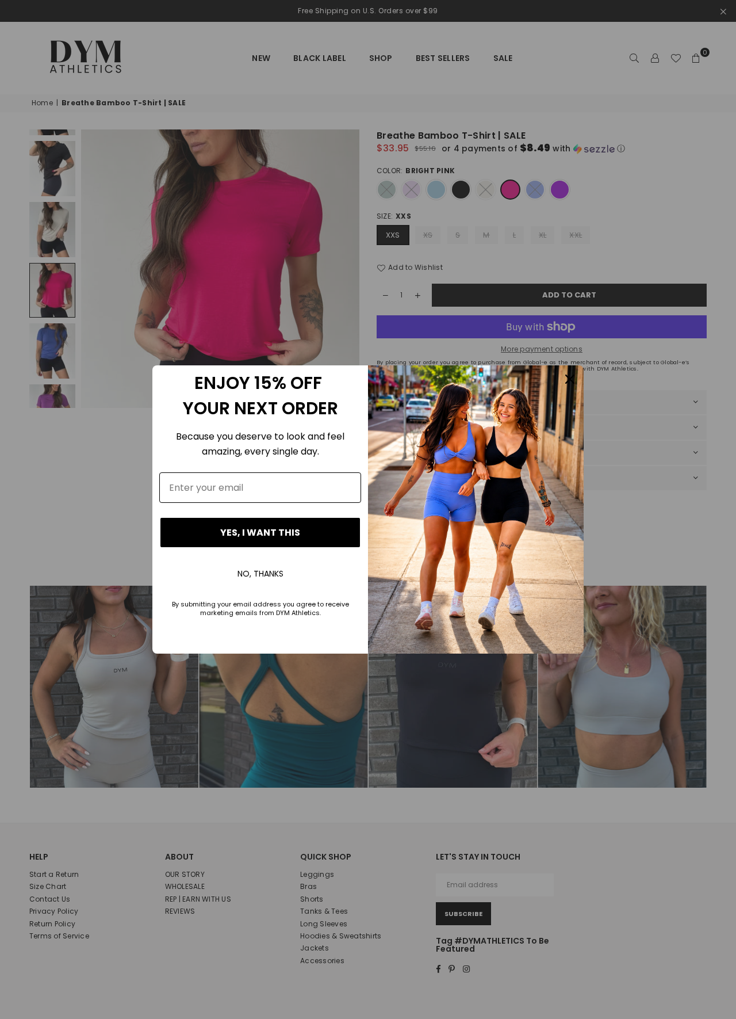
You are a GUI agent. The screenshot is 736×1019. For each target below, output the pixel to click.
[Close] (570, 379)
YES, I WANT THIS (260, 532)
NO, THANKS (260, 573)
